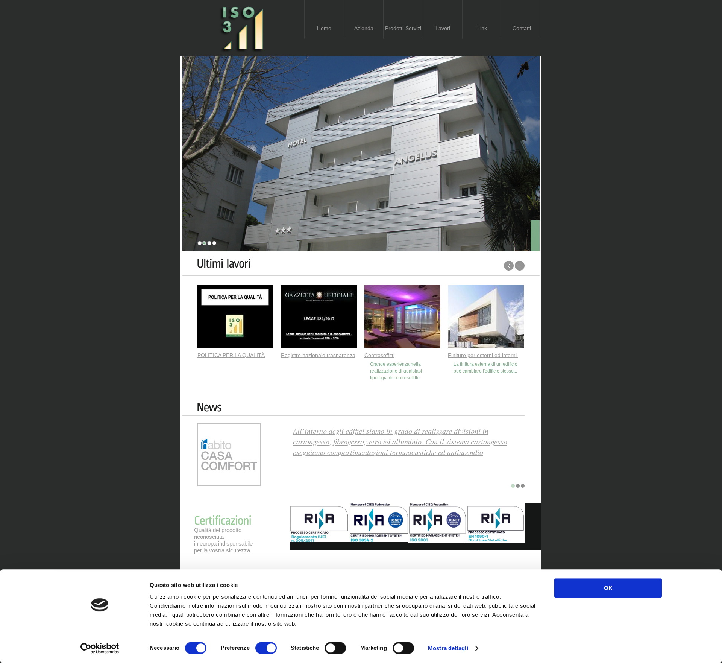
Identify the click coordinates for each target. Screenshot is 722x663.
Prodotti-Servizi (403, 28)
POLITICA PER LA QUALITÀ (231, 355)
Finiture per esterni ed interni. (483, 355)
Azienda (363, 28)
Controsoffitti (379, 355)
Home (324, 28)
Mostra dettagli (448, 648)
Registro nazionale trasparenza (318, 355)
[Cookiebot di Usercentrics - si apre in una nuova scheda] (100, 648)
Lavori (442, 28)
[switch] (266, 648)
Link (482, 28)
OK (608, 588)
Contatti (522, 28)
